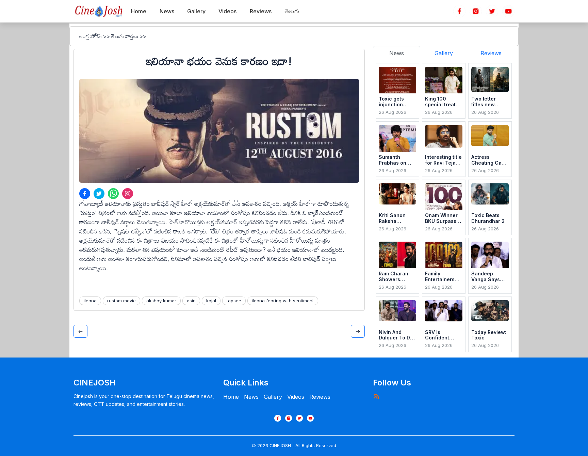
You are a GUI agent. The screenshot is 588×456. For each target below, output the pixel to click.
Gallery (273, 396)
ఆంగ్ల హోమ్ (90, 36)
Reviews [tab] (491, 53)
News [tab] (396, 53)
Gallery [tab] (444, 53)
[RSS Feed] (376, 396)
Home (231, 396)
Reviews (319, 396)
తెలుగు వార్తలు (124, 36)
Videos (295, 396)
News (251, 396)
